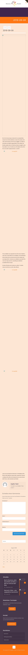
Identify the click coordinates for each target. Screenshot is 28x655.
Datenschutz (6, 639)
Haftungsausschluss (8, 636)
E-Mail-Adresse (5, 521)
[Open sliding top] (26, 1)
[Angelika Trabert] (14, 4)
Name (3, 516)
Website (4, 527)
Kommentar (5, 500)
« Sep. (3, 566)
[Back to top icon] (14, 647)
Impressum (6, 633)
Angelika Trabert (15, 484)
